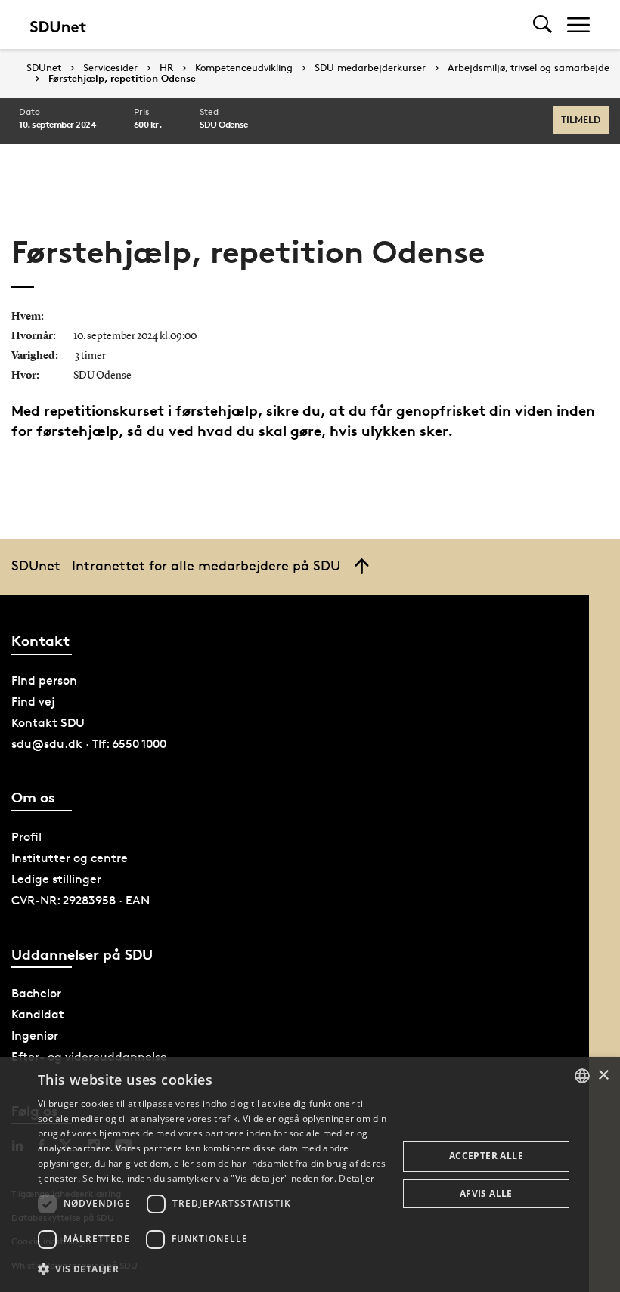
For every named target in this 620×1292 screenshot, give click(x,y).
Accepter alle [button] (486, 1155)
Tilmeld (580, 119)
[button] (212, 1269)
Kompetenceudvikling (244, 68)
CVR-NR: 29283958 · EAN (80, 900)
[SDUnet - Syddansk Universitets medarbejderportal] (57, 24)
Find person (44, 680)
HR (166, 68)
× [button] (603, 1075)
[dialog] (310, 1174)
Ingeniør (34, 1035)
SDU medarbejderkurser (370, 68)
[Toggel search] (542, 24)
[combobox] (582, 1075)
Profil (26, 837)
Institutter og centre (69, 858)
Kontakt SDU (48, 723)
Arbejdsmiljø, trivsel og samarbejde (528, 68)
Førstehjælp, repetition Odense (122, 78)
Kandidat (37, 1014)
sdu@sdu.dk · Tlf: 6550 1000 (88, 744)
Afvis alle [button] (486, 1193)
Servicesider (110, 68)
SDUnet (43, 68)
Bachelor (36, 993)
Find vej (33, 701)
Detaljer (356, 1178)
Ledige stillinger (56, 879)
